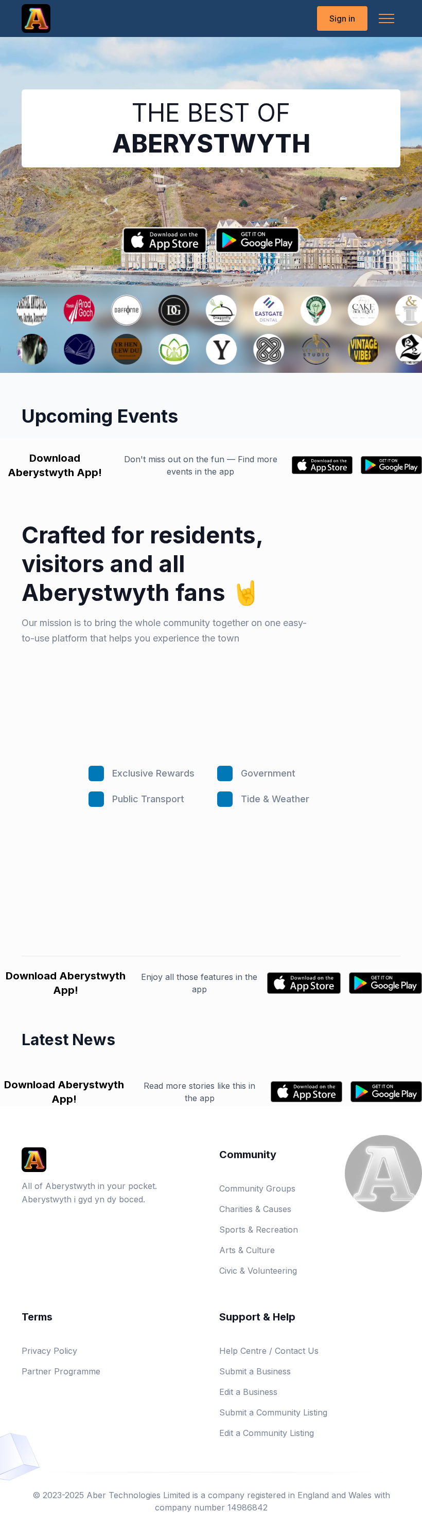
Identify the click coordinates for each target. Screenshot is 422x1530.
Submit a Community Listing (273, 1412)
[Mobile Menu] (386, 18)
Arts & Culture (247, 1250)
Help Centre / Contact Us (269, 1351)
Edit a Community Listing (266, 1433)
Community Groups (257, 1188)
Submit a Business (255, 1371)
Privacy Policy (49, 1351)
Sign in (342, 18)
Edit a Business (248, 1392)
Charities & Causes (255, 1209)
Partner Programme (61, 1371)
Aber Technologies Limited (138, 1495)
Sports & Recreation (258, 1229)
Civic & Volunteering (258, 1270)
